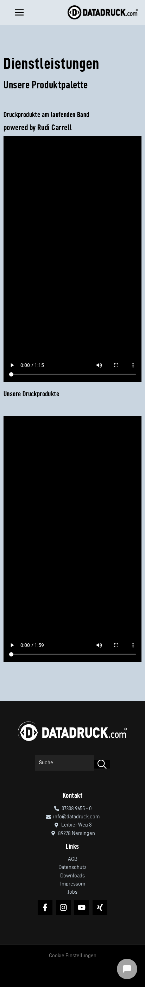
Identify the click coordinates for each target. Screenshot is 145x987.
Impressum (72, 884)
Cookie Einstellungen (72, 955)
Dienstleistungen (51, 63)
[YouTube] (81, 907)
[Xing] (100, 907)
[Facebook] (45, 907)
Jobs (72, 892)
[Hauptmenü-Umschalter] (18, 12)
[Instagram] (63, 907)
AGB (72, 859)
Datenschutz (72, 867)
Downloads (72, 875)
